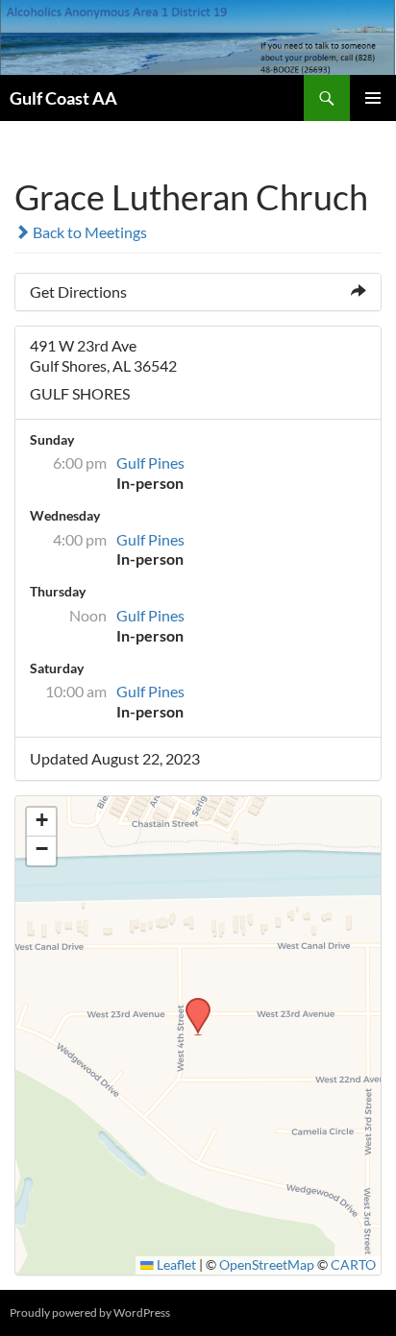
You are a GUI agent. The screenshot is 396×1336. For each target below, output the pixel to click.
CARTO (353, 1265)
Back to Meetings (88, 232)
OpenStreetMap (266, 1265)
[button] (191, 1003)
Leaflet (175, 1265)
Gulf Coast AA (63, 98)
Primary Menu (373, 98)
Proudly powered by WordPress (90, 1312)
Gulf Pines (150, 462)
